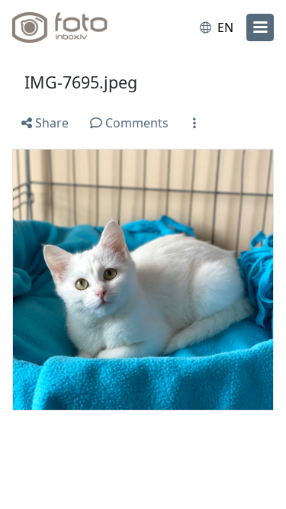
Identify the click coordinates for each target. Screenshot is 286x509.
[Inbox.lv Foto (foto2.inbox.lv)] (74, 27)
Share (50, 122)
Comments (135, 122)
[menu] (260, 27)
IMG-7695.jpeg (80, 82)
